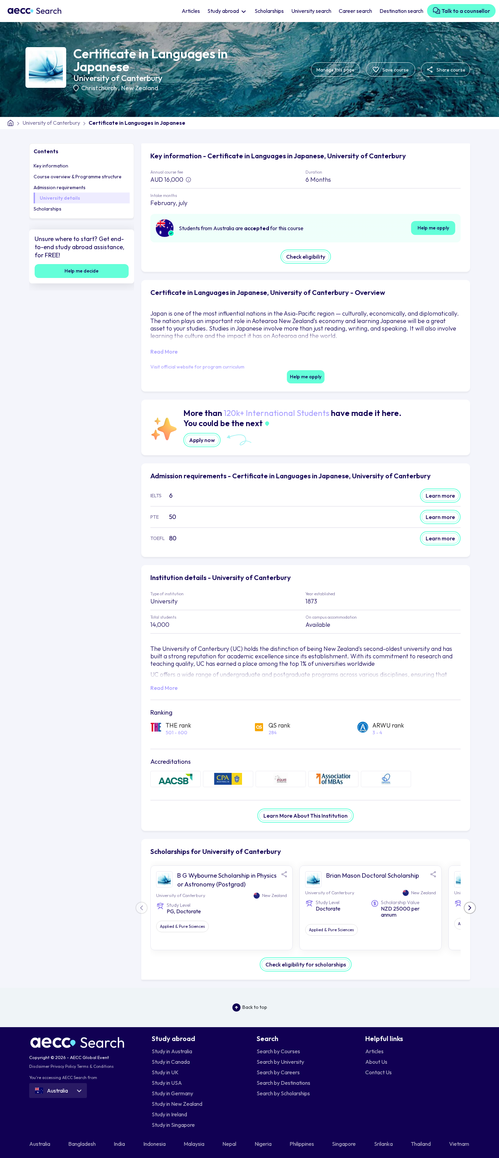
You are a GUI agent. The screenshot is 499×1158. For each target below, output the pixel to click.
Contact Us (378, 1072)
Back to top (254, 1007)
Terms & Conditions (95, 1066)
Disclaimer (39, 1066)
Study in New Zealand (177, 1103)
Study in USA (167, 1082)
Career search (355, 10)
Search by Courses (278, 1051)
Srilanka (384, 1143)
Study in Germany (172, 1093)
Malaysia (194, 1143)
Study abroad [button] (223, 10)
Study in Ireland (169, 1114)
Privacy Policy (63, 1066)
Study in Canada (171, 1061)
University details (60, 198)
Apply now (202, 440)
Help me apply (433, 228)
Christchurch (99, 88)
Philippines (302, 1143)
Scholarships (269, 10)
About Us (376, 1061)
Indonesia (155, 1143)
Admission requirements (60, 187)
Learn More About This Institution (305, 815)
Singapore (344, 1143)
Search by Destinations (283, 1082)
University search (311, 10)
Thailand (421, 1143)
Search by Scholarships (283, 1093)
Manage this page (335, 70)
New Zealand (139, 88)
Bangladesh (82, 1143)
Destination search (401, 10)
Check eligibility (305, 256)
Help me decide (81, 271)
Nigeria (264, 1143)
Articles (191, 10)
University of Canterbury (117, 78)
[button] (469, 907)
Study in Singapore (173, 1124)
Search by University (280, 1061)
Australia (40, 1143)
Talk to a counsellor (465, 10)
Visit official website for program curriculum (197, 367)
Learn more (440, 495)
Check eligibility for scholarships (305, 964)
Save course (395, 70)
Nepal (229, 1143)
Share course (450, 70)
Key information (51, 166)
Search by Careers (278, 1072)
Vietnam (459, 1143)
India (120, 1143)
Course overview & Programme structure (78, 177)
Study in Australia (172, 1051)
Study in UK (165, 1072)
